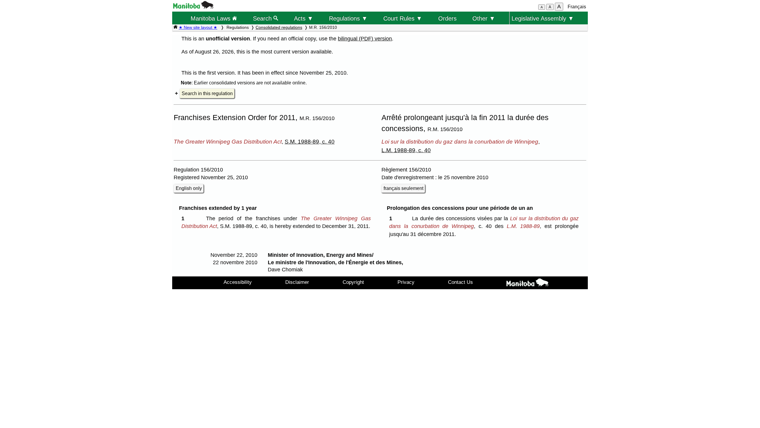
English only (189, 188)
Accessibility (238, 282)
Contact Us (460, 282)
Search (263, 18)
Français (577, 6)
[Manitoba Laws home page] (175, 27)
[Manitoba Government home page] (527, 283)
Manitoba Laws (211, 18)
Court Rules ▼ (402, 18)
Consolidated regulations (279, 27)
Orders (447, 18)
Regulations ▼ (348, 18)
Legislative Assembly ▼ (543, 18)
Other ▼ (483, 18)
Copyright (353, 282)
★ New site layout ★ (198, 27)
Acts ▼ (303, 18)
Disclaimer (297, 282)
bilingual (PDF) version (365, 39)
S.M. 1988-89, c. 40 (310, 141)
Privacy (406, 282)
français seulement (403, 188)
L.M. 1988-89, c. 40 (406, 150)
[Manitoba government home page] (193, 7)
